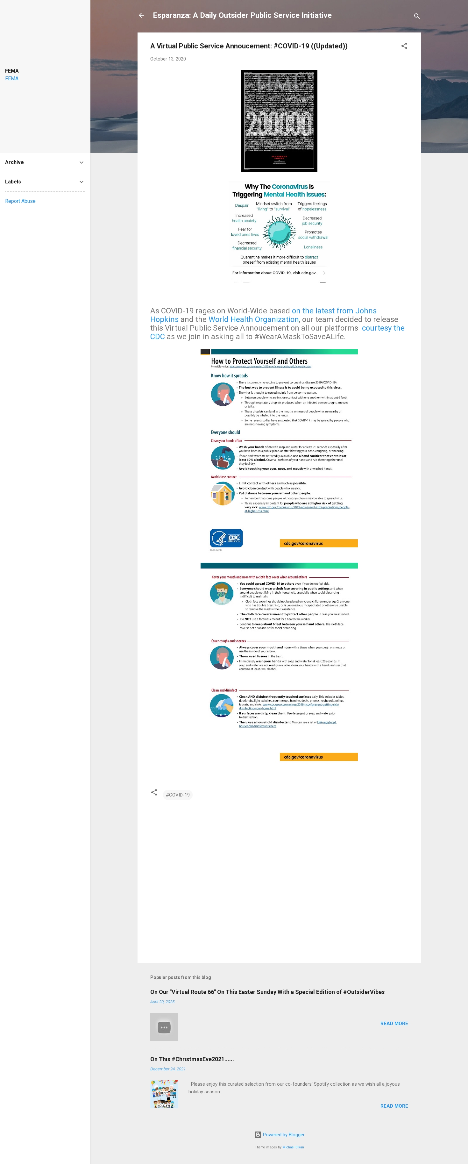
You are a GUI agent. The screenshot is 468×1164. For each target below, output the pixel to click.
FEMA (11, 78)
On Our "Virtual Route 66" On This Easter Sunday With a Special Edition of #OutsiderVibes (267, 992)
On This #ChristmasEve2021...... (192, 1059)
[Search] (417, 17)
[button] (404, 47)
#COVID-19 (178, 795)
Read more (394, 1023)
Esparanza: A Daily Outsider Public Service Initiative (242, 15)
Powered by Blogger (283, 1135)
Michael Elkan (293, 1147)
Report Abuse (20, 201)
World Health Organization (254, 319)
